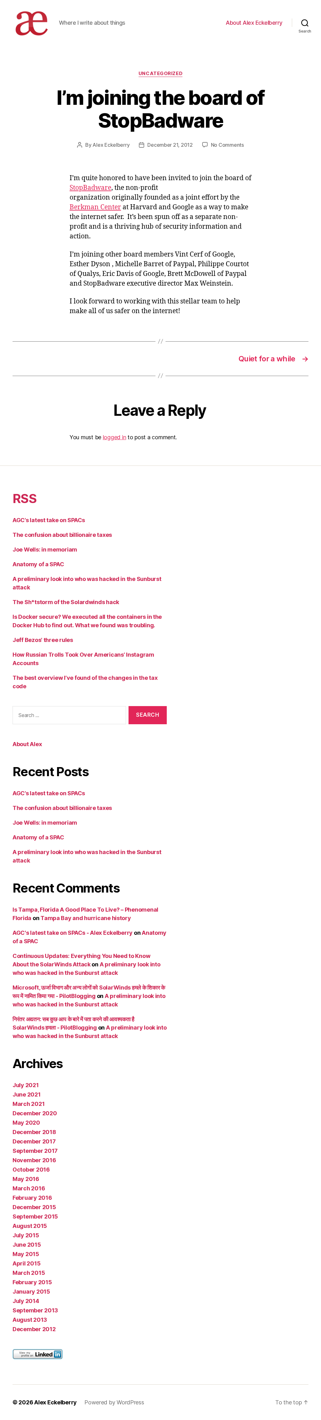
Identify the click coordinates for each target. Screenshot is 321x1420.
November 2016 (34, 1160)
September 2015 (35, 1216)
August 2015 (30, 1226)
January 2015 (31, 1291)
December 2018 (34, 1132)
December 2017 (34, 1141)
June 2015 (27, 1244)
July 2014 (26, 1301)
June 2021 (27, 1094)
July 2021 (26, 1085)
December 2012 (34, 1329)
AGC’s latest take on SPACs (49, 520)
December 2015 (34, 1207)
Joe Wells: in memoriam (45, 549)
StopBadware (90, 188)
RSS (24, 498)
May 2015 (26, 1254)
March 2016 (29, 1188)
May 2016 (26, 1179)
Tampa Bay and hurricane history (85, 918)
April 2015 (26, 1263)
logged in (114, 437)
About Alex (27, 744)
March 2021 (29, 1104)
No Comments (227, 145)
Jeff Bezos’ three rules (43, 640)
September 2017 (35, 1151)
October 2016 (31, 1169)
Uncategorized (160, 73)
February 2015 (32, 1282)
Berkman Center (95, 207)
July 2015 (26, 1235)
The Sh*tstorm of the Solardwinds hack (66, 602)
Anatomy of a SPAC (38, 564)
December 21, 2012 (169, 145)
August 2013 (30, 1319)
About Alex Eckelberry (254, 22)
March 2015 (29, 1273)
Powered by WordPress (114, 1402)
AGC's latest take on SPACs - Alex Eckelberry (73, 932)
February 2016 (32, 1197)
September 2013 (35, 1310)
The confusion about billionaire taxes (62, 535)
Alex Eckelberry (110, 145)
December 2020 (35, 1113)
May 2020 (26, 1122)
